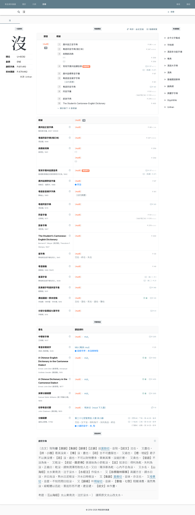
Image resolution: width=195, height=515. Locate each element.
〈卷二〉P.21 (151, 281)
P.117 (152, 66)
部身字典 (67, 98)
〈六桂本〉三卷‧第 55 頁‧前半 (143, 422)
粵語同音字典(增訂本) (73, 49)
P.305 (153, 393)
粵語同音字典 (69, 86)
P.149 (154, 288)
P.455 (153, 379)
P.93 (154, 87)
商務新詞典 (68, 54)
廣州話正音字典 (70, 44)
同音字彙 (67, 91)
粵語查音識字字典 (71, 78)
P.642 (153, 358)
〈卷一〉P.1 (151, 277)
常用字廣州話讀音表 (73, 66)
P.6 (154, 408)
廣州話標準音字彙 (71, 73)
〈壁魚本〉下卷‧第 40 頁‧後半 (143, 418)
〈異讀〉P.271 (150, 70)
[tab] (10, 20)
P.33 (154, 298)
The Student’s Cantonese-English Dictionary (84, 103)
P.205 (153, 337)
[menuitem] (176, 38)
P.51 (154, 311)
